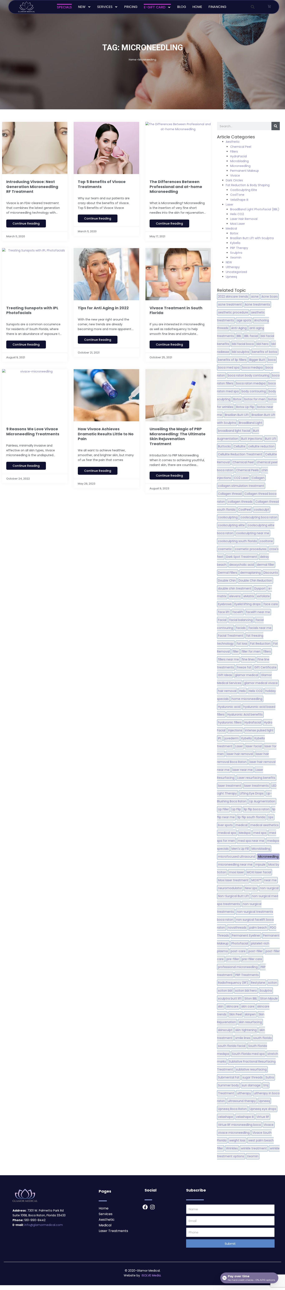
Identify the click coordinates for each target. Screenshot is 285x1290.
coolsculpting (228, 517)
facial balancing (241, 620)
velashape (225, 1117)
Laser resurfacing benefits (256, 778)
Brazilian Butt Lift (237, 415)
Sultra (270, 1077)
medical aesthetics (264, 825)
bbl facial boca (243, 344)
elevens (235, 596)
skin (220, 1006)
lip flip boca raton (256, 809)
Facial (222, 620)
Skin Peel (235, 1014)
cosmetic (225, 549)
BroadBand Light (250, 423)
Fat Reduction (260, 643)
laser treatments (256, 786)
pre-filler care (252, 959)
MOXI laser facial (259, 872)
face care (271, 604)
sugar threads (252, 1077)
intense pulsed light (259, 730)
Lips (270, 817)
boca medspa (252, 367)
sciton (272, 983)
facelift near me (258, 612)
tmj (265, 1085)
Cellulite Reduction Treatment (240, 454)
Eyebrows (225, 604)
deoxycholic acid (241, 565)
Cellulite (239, 446)
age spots (244, 320)
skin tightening (246, 1030)
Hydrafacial (253, 722)
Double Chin (227, 580)
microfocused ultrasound (236, 857)
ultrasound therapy (242, 1101)
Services (104, 6)
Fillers (234, 151)
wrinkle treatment (254, 1148)
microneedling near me (235, 864)
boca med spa (228, 367)
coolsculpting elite (231, 525)
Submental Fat (229, 1077)
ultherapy (244, 1093)
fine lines (248, 659)
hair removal (227, 691)
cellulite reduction (261, 446)
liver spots (225, 825)
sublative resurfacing (251, 1069)
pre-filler (233, 959)
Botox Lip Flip (245, 407)
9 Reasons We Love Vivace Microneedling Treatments (32, 431)
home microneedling (247, 699)
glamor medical (246, 675)
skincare (232, 1006)
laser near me (242, 770)
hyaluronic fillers (230, 722)
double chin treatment (234, 588)
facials (241, 628)
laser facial (254, 746)
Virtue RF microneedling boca (239, 1125)
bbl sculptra (240, 352)
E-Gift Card (154, 7)
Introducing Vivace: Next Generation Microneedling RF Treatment (32, 186)
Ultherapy (233, 267)
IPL (220, 738)
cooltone (266, 541)
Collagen (258, 478)
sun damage (251, 1085)
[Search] (275, 126)
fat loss (242, 643)
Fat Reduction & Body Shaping (248, 185)
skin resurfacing (250, 1022)
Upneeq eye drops (263, 1109)
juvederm (231, 738)
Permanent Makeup (244, 171)
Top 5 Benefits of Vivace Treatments (102, 184)
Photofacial (239, 943)
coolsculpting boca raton (259, 517)
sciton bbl (225, 990)
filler (236, 651)
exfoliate (263, 596)
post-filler (255, 951)
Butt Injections (251, 439)
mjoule (260, 864)
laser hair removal (240, 754)
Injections (235, 730)
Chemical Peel (240, 147)
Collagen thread (230, 494)
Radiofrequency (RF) (233, 983)
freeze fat (244, 667)
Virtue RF (263, 1117)
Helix (242, 691)
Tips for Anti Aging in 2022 (103, 308)
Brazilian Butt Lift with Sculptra (252, 238)
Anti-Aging (239, 328)
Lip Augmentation (262, 801)
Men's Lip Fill (240, 849)
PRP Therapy (239, 248)
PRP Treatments (247, 975)
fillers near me (228, 659)
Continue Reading (26, 223)
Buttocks (224, 446)
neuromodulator (230, 888)
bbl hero (263, 344)
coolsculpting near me (252, 533)
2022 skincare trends (233, 296)
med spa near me (251, 841)
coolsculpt (261, 509)
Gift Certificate (265, 667)
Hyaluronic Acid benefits (245, 714)
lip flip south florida (251, 817)
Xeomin (235, 257)
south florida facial (231, 1046)
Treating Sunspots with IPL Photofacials (32, 310)
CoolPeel (244, 509)
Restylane (258, 983)
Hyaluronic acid (229, 707)
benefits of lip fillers (232, 360)
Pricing (130, 6)
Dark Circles (234, 180)
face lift (224, 612)
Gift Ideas (225, 675)
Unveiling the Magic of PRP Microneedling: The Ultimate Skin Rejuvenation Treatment (178, 436)
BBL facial (251, 336)
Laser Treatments (113, 1230)
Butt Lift (270, 439)
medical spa (227, 833)
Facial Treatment (230, 636)
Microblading (239, 161)
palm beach (258, 927)
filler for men (251, 651)
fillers (267, 651)
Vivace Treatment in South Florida (176, 310)
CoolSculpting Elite (243, 190)
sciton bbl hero (246, 990)
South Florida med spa (248, 1054)
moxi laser (236, 872)
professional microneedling (238, 967)
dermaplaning (250, 573)
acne (255, 296)
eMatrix (248, 596)
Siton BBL (251, 998)
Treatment (226, 1093)
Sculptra (236, 253)
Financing (217, 6)
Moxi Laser (237, 224)
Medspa (244, 833)
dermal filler (265, 565)
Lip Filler (223, 809)
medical (241, 825)
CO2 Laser (241, 478)
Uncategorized (236, 272)
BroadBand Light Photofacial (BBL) (254, 209)
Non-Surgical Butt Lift (233, 896)
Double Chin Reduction (255, 580)
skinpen (250, 1014)
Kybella (235, 243)
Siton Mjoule (269, 998)
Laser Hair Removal (243, 219)
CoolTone (237, 195)
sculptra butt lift (230, 998)
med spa (259, 833)
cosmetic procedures (250, 549)
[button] (252, 7)
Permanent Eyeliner (246, 935)
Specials (64, 7)
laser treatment (229, 786)
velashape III (245, 1117)
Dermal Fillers (227, 573)
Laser (229, 204)
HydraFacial (238, 156)
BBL (239, 336)
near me (270, 880)
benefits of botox (264, 352)
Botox (234, 233)
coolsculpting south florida (237, 541)
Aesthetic (233, 142)
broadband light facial (234, 431)
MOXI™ (256, 880)
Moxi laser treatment (233, 880)
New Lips (251, 888)
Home (197, 6)
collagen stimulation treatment (241, 486)
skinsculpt (225, 1030)
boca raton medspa (250, 383)
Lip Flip (236, 809)
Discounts (271, 573)
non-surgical (269, 888)
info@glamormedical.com (43, 1225)
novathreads (237, 927)
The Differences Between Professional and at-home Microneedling (176, 186)
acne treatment (230, 304)
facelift (237, 612)
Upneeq (231, 277)
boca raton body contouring (248, 375)
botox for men (254, 399)
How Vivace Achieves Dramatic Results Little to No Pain (106, 433)
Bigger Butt (257, 360)
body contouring (254, 391)
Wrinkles (232, 1148)
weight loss (237, 1140)
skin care (247, 1006)
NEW (82, 6)
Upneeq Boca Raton (232, 1109)
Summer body (228, 1085)
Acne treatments (257, 304)
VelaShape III (239, 200)
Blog (181, 6)
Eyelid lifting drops (248, 604)
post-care (238, 951)
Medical (231, 228)
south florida (262, 1038)
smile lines (242, 1038)
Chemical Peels (247, 470)
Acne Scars (269, 296)
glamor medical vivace (261, 683)
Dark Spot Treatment (241, 557)
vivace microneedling (234, 1133)
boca (272, 360)
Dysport (260, 588)
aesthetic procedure (233, 312)
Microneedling (240, 166)
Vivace (235, 175)
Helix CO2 (237, 214)
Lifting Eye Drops (252, 793)
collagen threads (240, 502)
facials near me (259, 628)
